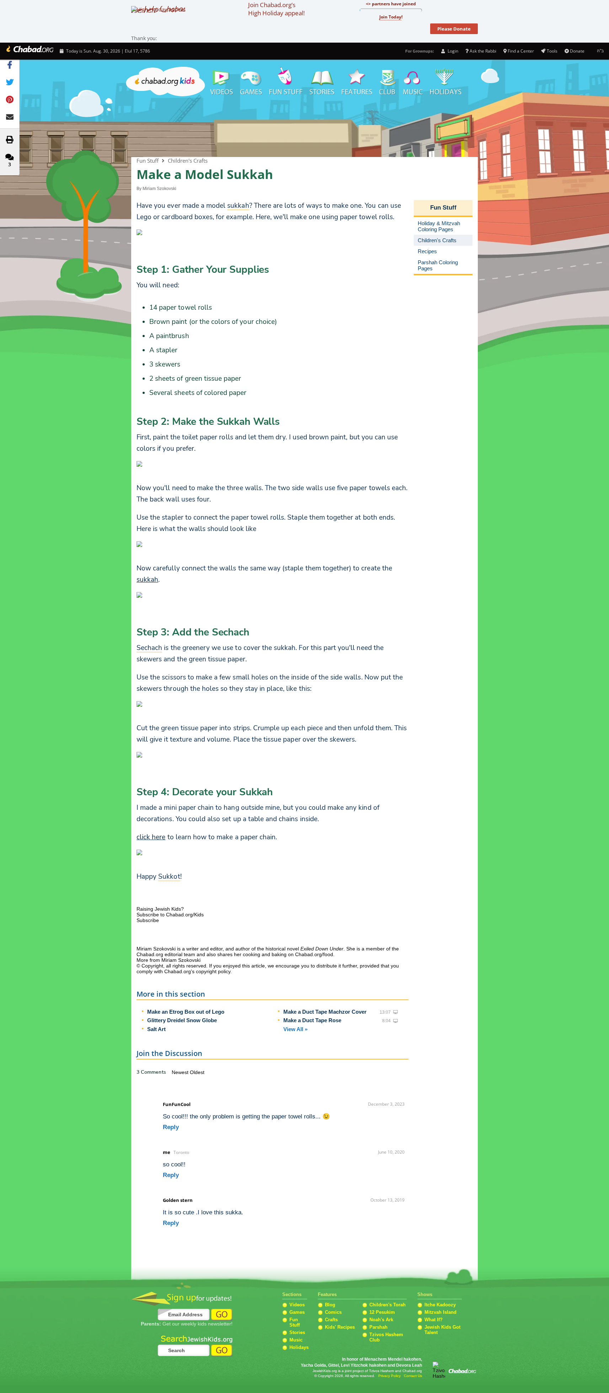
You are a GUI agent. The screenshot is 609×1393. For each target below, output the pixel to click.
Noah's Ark (381, 1319)
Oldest (197, 1072)
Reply (171, 1127)
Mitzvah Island (440, 1312)
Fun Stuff (304, 128)
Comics (333, 1312)
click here (151, 837)
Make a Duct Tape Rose (312, 1020)
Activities (286, 82)
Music (413, 82)
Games (251, 82)
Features (357, 82)
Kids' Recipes (340, 1327)
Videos (221, 82)
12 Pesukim (382, 1312)
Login (452, 51)
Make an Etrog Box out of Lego (185, 1012)
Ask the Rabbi (483, 51)
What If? (433, 1319)
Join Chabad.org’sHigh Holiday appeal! (276, 9)
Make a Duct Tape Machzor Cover (325, 1012)
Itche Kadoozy (440, 1304)
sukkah (147, 579)
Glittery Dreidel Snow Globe (182, 1020)
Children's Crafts (188, 160)
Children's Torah (387, 1304)
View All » (295, 1029)
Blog (330, 1304)
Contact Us (413, 1376)
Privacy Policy (389, 1376)
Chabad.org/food (314, 954)
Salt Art (156, 1029)
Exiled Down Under (321, 949)
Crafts (331, 1319)
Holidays (445, 82)
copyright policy (213, 971)
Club (387, 82)
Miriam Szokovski (159, 188)
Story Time (322, 82)
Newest (181, 1072)
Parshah (378, 1327)
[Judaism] (29, 51)
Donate (577, 51)
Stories (297, 1332)
